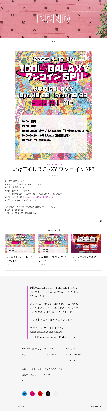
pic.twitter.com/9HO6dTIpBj (46, 331)
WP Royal (21, 406)
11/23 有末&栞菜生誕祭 (83, 256)
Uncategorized (53, 164)
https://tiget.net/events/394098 (38, 197)
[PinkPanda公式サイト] (53, 19)
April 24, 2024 (71, 337)
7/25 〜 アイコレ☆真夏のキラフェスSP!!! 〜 (31, 375)
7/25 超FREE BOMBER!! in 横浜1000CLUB (73, 354)
